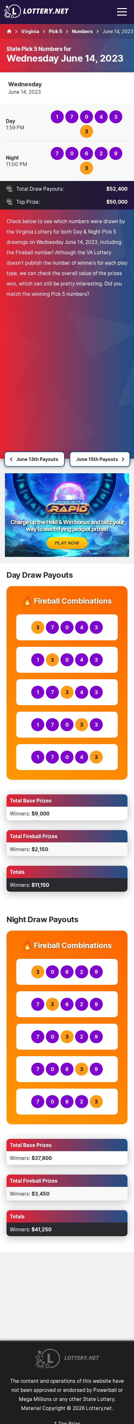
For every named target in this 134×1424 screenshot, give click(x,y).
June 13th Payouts (37, 459)
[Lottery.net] (36, 16)
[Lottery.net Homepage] (9, 31)
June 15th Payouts (97, 459)
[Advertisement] (67, 369)
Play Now (67, 543)
